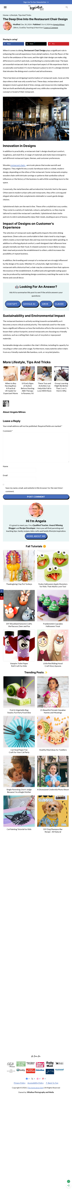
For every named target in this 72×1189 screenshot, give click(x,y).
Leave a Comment (51, 27)
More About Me (36, 536)
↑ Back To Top (52, 1083)
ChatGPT (12, 304)
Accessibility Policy (35, 1083)
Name (5, 466)
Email (5, 475)
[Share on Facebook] (2, 591)
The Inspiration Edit (35, 1088)
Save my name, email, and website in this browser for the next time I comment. (34, 490)
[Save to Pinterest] (2, 598)
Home (5, 15)
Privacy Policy (19, 1083)
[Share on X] (2, 594)
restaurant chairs (18, 165)
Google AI (29, 304)
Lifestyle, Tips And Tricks (20, 15)
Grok (45, 304)
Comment (8, 431)
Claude (59, 304)
